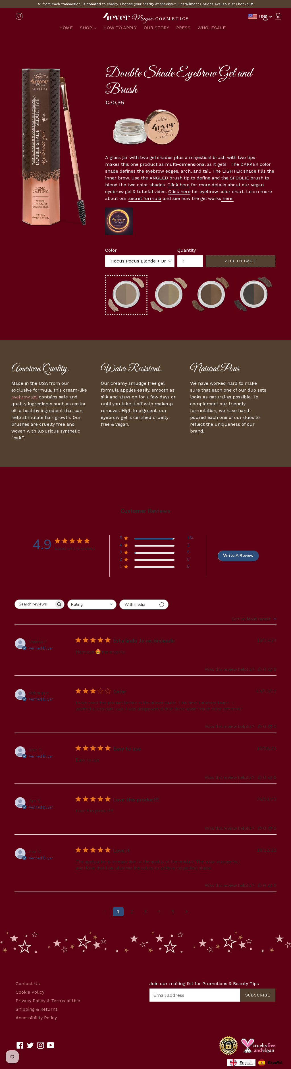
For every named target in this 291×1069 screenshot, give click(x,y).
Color (111, 250)
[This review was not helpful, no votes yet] (270, 669)
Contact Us (28, 983)
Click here (178, 184)
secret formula (144, 198)
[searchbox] (34, 604)
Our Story (156, 27)
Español (275, 1062)
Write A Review (238, 555)
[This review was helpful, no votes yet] (260, 669)
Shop (89, 27)
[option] (270, 1062)
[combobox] (92, 604)
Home (66, 27)
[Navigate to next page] (186, 911)
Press (183, 27)
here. (227, 198)
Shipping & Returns (37, 1009)
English (246, 1062)
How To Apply (120, 27)
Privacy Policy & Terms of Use (48, 1000)
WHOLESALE (212, 27)
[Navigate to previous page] (104, 911)
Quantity (186, 250)
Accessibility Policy (36, 1017)
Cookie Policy (30, 992)
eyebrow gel (24, 397)
